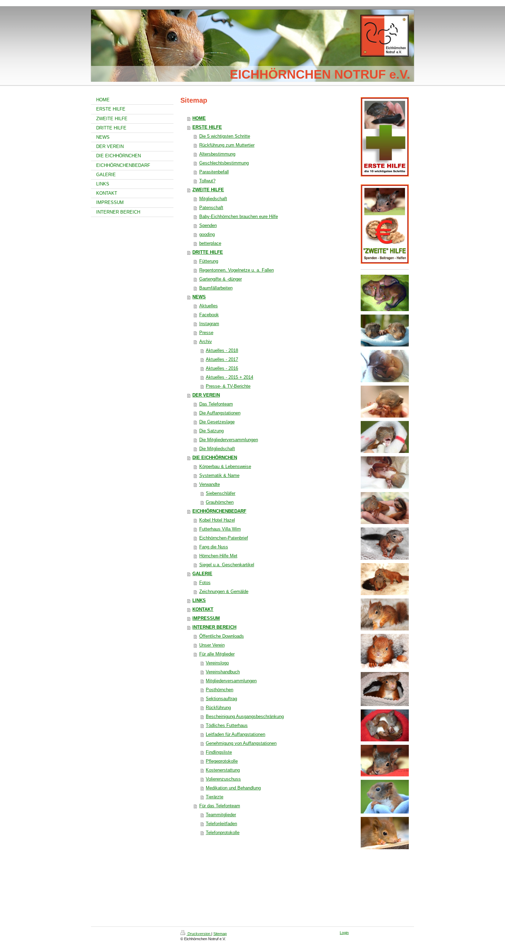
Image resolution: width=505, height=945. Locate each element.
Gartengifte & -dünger (220, 279)
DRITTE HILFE (207, 252)
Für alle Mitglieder (217, 654)
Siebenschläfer (220, 493)
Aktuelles (208, 305)
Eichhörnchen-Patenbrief (223, 537)
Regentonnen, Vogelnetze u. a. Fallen (236, 270)
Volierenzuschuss (223, 779)
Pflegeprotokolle (222, 761)
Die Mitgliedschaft (217, 448)
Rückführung (218, 707)
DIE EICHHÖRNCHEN (214, 457)
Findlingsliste (219, 752)
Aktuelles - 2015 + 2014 (229, 377)
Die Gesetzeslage (217, 421)
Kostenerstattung (223, 770)
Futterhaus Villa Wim (220, 529)
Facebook (209, 314)
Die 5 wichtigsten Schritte (224, 136)
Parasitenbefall (214, 171)
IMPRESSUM (206, 618)
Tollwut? (207, 180)
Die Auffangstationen (219, 412)
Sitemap (220, 934)
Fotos (205, 582)
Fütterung (208, 261)
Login (344, 933)
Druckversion (199, 934)
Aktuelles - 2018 (222, 350)
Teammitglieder (221, 814)
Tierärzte (214, 796)
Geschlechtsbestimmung (224, 163)
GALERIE (202, 573)
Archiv (205, 341)
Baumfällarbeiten (216, 288)
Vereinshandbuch (223, 671)
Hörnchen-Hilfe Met (218, 555)
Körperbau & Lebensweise (225, 466)
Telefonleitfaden (221, 823)
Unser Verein (212, 645)
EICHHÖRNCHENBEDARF (219, 511)
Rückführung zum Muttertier (227, 145)
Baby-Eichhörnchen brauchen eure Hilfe (238, 216)
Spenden (208, 225)
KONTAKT (202, 609)
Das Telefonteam (216, 404)
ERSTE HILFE (207, 127)
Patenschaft (211, 207)
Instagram (209, 323)
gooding (207, 234)
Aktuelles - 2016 (222, 368)
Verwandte (209, 484)
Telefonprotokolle (222, 832)
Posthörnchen (219, 689)
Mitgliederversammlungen (231, 680)
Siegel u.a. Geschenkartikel (226, 564)
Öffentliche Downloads (221, 636)
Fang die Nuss (213, 546)
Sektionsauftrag (221, 698)
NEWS (199, 296)
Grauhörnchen (220, 502)
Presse (206, 332)
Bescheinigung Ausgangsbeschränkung (245, 716)
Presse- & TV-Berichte (228, 386)
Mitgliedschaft (213, 198)
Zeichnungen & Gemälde (223, 591)
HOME (199, 118)
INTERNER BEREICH (214, 627)
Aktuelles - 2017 (222, 359)
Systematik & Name (219, 475)
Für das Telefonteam (219, 805)
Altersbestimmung (217, 154)
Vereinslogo (217, 662)
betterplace (210, 243)
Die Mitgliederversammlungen (228, 439)
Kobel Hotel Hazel (217, 520)
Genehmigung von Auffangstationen (241, 743)
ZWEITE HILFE (208, 189)
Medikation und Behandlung (233, 787)
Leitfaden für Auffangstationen (235, 734)
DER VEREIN (206, 395)
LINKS (199, 600)
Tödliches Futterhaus (227, 725)
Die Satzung (211, 430)
